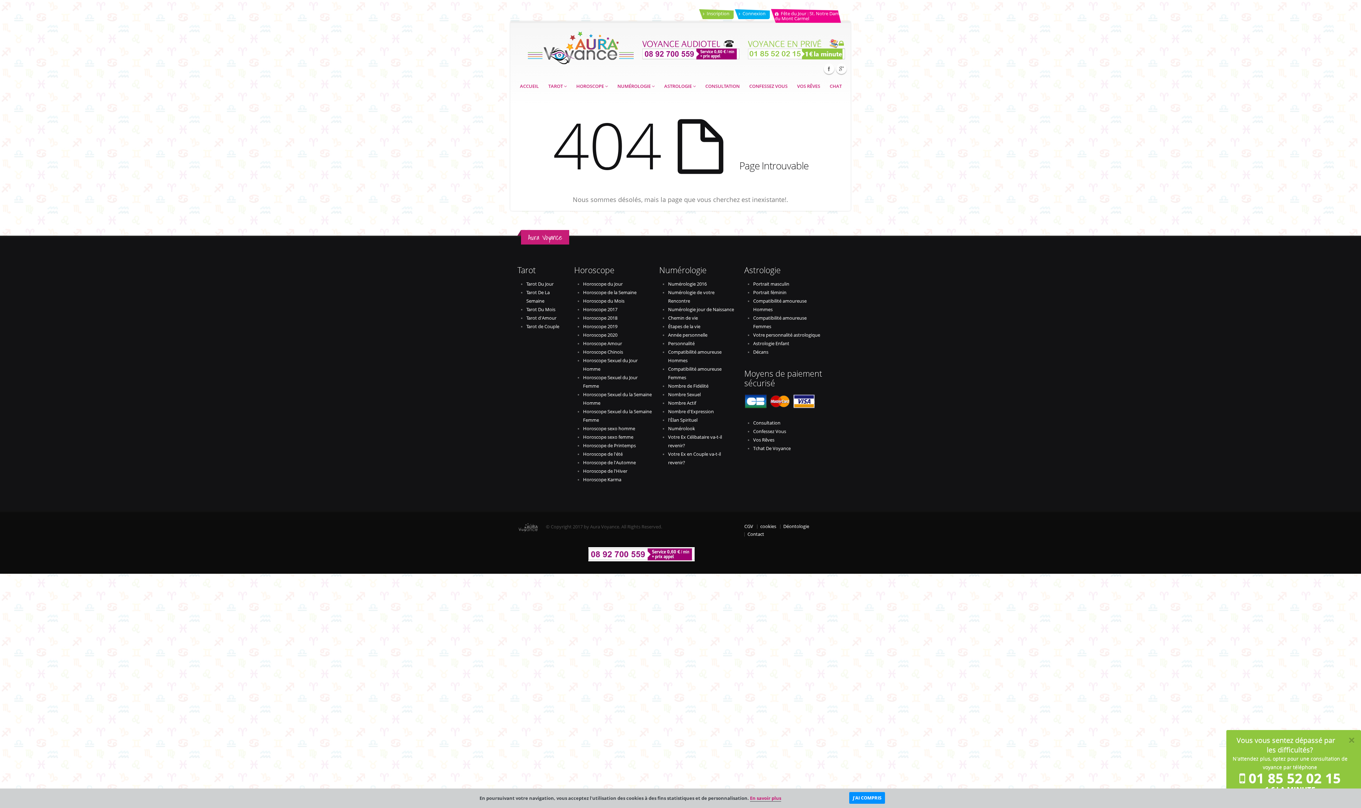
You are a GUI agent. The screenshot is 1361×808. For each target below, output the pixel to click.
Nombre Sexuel (684, 395)
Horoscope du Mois (604, 301)
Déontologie (796, 526)
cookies (768, 526)
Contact (755, 534)
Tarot (556, 86)
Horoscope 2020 (600, 335)
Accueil (529, 86)
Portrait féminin (769, 293)
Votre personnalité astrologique (786, 335)
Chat (836, 86)
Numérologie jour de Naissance (701, 310)
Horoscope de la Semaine (610, 293)
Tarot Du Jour (540, 284)
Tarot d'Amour (541, 318)
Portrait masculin (771, 284)
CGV (748, 526)
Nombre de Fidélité (688, 386)
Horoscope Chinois (603, 352)
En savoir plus (765, 798)
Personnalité (681, 344)
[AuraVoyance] (580, 45)
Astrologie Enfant (771, 344)
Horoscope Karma (602, 480)
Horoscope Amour (602, 344)
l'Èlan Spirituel (683, 420)
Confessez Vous (768, 86)
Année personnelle (687, 335)
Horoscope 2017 (600, 310)
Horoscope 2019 (600, 327)
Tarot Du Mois (540, 310)
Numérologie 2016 (687, 284)
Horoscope (590, 86)
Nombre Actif (682, 403)
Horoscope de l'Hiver (605, 471)
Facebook (829, 68)
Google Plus (841, 68)
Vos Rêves (808, 86)
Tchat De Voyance (772, 448)
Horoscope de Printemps (609, 446)
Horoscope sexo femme (608, 437)
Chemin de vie (683, 318)
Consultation (722, 86)
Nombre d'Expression (691, 412)
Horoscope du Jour (603, 284)
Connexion (754, 14)
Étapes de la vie (684, 327)
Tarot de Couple (542, 327)
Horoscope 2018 (600, 318)
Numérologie (634, 86)
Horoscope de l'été (603, 454)
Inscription (718, 14)
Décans (760, 352)
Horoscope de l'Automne (609, 463)
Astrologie (678, 86)
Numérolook (681, 429)
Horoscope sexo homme (609, 429)
